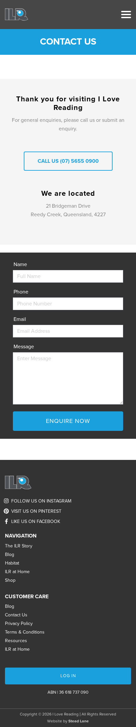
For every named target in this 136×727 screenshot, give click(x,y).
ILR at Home (17, 571)
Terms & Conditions (25, 632)
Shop (10, 580)
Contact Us (16, 615)
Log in (68, 675)
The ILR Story (18, 546)
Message (24, 346)
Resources (16, 640)
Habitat (12, 563)
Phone (21, 292)
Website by (68, 721)
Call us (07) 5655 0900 (68, 161)
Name (20, 264)
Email (20, 319)
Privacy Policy (19, 623)
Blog (9, 554)
